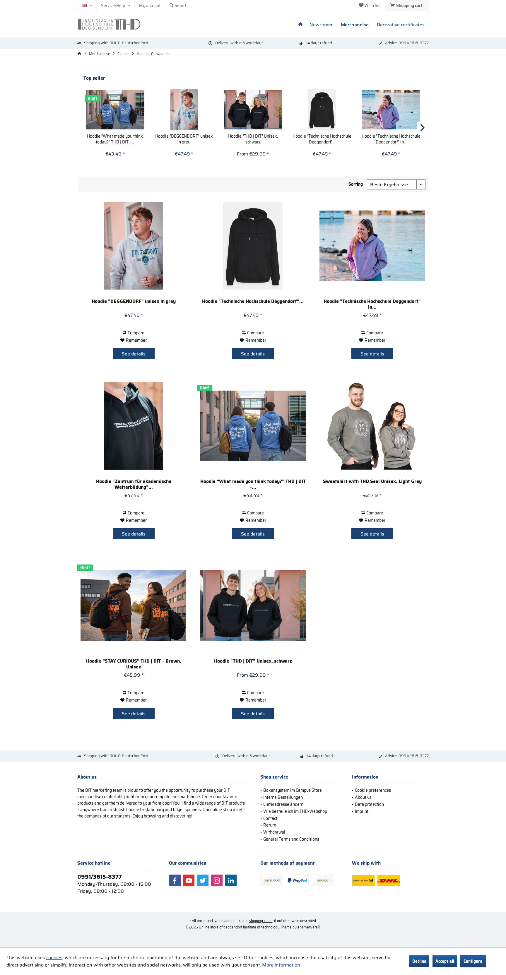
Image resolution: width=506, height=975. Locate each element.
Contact (270, 818)
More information (281, 965)
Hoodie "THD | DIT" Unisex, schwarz (253, 139)
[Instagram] (217, 880)
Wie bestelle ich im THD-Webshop (295, 811)
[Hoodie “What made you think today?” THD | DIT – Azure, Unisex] (115, 109)
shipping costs (260, 920)
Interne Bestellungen (283, 797)
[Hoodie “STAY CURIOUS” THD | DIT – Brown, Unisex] (133, 605)
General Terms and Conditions (291, 839)
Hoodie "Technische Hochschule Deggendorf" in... (391, 139)
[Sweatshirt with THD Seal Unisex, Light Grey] (372, 426)
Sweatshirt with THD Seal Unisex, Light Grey (372, 481)
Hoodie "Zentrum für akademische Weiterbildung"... (133, 484)
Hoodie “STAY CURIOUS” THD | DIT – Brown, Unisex (133, 664)
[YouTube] (188, 880)
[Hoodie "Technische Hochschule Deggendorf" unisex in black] (322, 109)
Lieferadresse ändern (283, 804)
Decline (419, 961)
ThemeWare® (309, 927)
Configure (473, 961)
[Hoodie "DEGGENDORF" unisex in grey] (184, 109)
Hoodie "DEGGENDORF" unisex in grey (184, 139)
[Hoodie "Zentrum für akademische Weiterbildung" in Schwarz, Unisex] (133, 426)
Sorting (355, 184)
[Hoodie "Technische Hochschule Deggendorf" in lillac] (391, 109)
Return (269, 825)
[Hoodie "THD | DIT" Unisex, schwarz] (253, 109)
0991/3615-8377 (99, 876)
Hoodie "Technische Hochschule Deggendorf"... (322, 139)
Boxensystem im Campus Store (292, 790)
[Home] (300, 25)
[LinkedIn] (231, 880)
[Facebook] (175, 880)
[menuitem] (407, 5)
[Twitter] (202, 880)
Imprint (361, 811)
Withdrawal (274, 832)
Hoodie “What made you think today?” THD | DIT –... (115, 139)
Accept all (444, 961)
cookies (54, 957)
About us (363, 797)
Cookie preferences (373, 790)
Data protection (369, 804)
